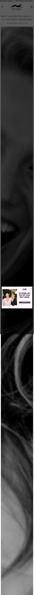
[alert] (17, 297)
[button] (24, 302)
